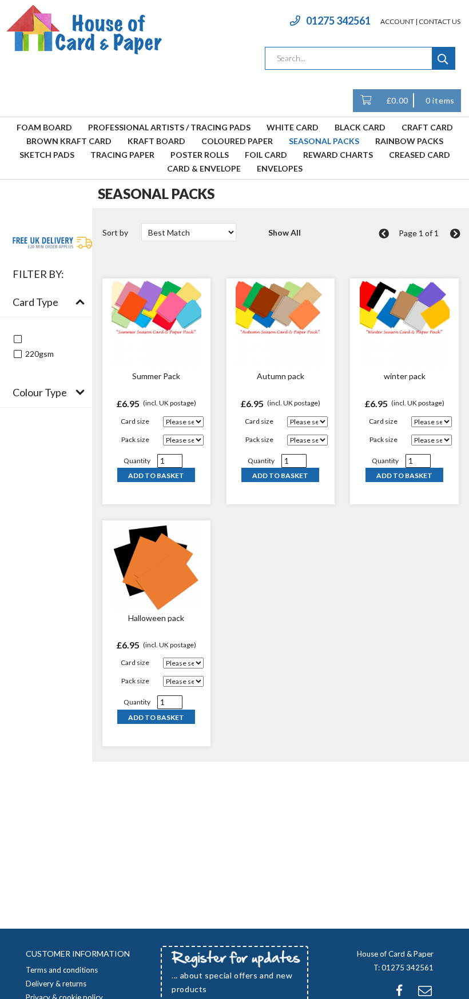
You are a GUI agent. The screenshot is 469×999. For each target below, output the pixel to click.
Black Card (360, 127)
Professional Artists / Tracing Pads (169, 127)
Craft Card (427, 127)
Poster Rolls (199, 155)
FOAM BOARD (44, 127)
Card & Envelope (204, 168)
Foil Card (266, 155)
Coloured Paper (237, 141)
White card (293, 127)
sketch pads (46, 155)
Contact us (439, 21)
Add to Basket (156, 475)
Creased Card (419, 155)
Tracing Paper (122, 155)
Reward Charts (338, 155)
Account (397, 21)
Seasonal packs (324, 141)
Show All (284, 232)
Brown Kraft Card (69, 141)
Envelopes (280, 168)
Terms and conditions (62, 969)
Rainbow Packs (409, 141)
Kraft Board (156, 141)
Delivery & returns (56, 983)
